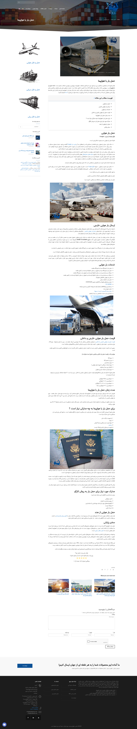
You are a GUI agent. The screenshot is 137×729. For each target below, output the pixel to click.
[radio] (86, 558)
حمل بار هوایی (106, 104)
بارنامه (110, 425)
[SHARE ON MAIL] (102, 570)
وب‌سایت (67, 632)
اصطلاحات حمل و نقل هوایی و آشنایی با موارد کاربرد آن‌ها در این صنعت (105, 594)
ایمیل (90, 632)
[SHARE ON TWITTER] (113, 570)
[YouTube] (38, 717)
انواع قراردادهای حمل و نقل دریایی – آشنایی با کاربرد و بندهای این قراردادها (30, 169)
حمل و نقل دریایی (99, 531)
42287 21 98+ (35, 707)
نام (114, 632)
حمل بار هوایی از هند (104, 124)
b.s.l (66, 93)
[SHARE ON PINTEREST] (105, 570)
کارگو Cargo (91, 167)
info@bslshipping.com (32, 711)
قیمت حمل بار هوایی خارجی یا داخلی (105, 342)
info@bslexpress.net (32, 713)
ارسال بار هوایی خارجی (104, 107)
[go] (19, 2)
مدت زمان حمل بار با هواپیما (103, 115)
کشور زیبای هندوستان (61, 516)
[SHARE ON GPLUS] (108, 570)
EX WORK (109, 284)
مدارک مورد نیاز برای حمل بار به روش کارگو (99, 121)
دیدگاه (113, 614)
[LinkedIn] (33, 717)
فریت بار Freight (71, 144)
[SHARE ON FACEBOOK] (110, 570)
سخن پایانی (107, 127)
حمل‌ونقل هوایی (95, 72)
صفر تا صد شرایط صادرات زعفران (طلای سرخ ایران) (27, 143)
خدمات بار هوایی (106, 110)
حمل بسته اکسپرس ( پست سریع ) (103, 291)
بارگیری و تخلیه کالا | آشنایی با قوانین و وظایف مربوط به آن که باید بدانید (30, 165)
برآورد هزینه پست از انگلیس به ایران (28, 162)
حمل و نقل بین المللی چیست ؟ (62, 594)
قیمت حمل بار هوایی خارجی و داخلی (101, 113)
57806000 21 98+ (34, 709)
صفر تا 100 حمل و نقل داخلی (28, 136)
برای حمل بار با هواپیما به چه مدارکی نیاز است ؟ (98, 118)
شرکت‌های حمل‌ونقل (88, 154)
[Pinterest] (28, 717)
